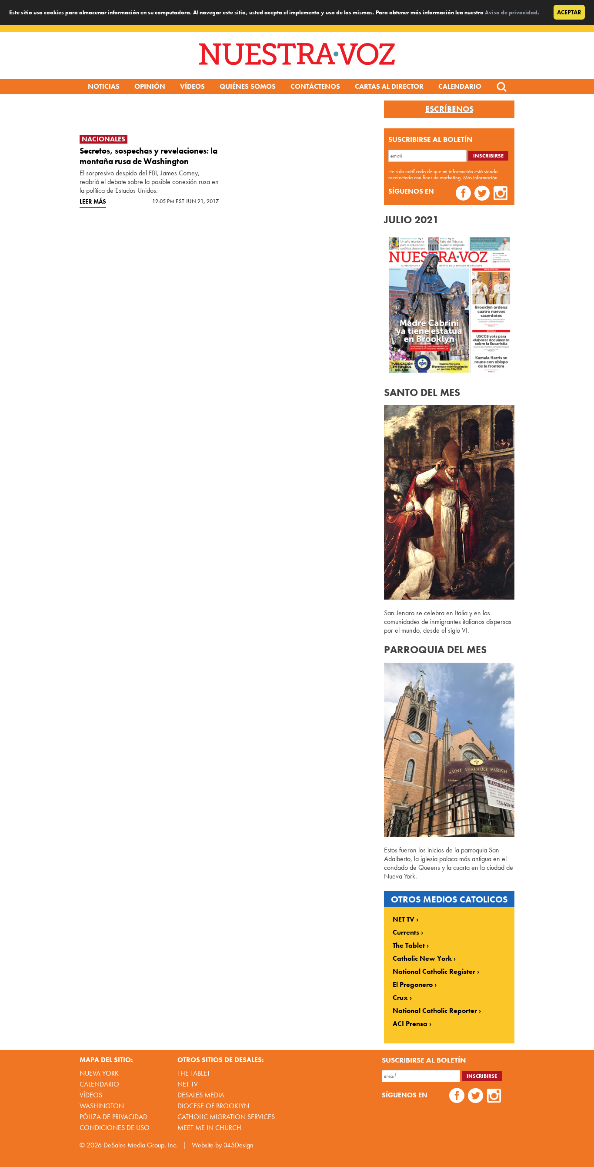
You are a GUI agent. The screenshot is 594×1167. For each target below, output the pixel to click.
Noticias (104, 86)
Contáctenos (315, 86)
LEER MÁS (93, 201)
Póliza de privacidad (113, 1116)
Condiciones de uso (115, 1127)
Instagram (500, 194)
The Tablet (409, 945)
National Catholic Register (434, 971)
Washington (102, 1105)
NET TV (403, 919)
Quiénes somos (248, 86)
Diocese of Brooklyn (213, 1105)
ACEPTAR (569, 12)
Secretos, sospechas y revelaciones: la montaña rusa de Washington (148, 156)
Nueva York (99, 1073)
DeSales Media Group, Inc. (140, 1145)
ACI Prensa (410, 1023)
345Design (239, 1145)
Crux (400, 997)
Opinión (149, 86)
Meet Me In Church (209, 1127)
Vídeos (192, 86)
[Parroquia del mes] (449, 834)
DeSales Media (200, 1095)
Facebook (463, 194)
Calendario (459, 86)
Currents (406, 932)
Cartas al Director (389, 86)
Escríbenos (449, 109)
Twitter (482, 194)
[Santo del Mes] (449, 597)
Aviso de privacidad (511, 12)
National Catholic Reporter (435, 1010)
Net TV (187, 1084)
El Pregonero (413, 984)
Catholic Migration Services (226, 1116)
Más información (480, 177)
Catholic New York (422, 958)
